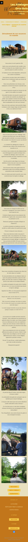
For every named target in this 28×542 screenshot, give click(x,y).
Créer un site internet (14, 540)
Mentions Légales (9, 538)
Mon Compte (19, 538)
